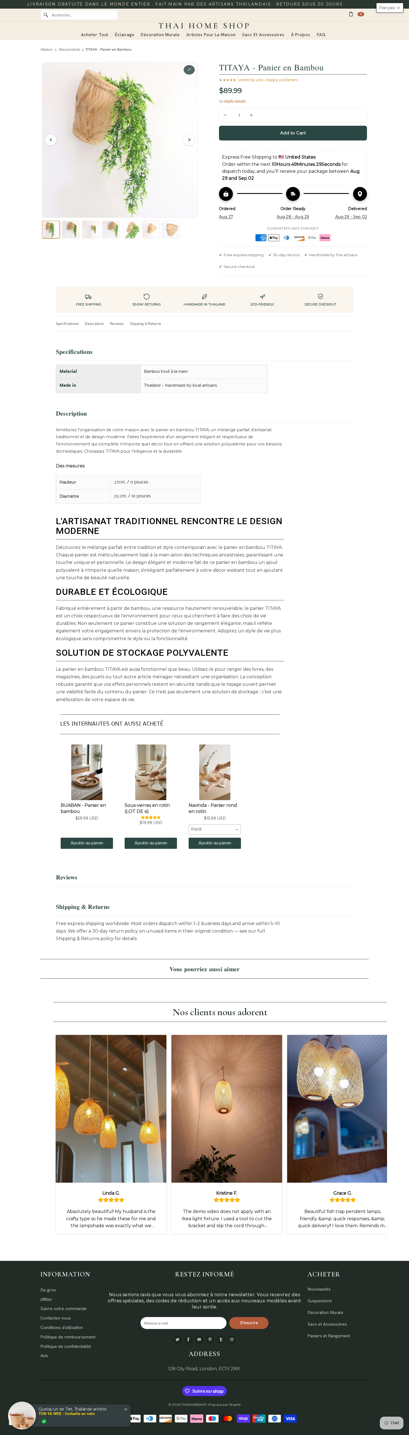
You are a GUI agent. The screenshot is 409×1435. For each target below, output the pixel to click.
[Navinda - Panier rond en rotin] (215, 772)
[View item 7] (171, 229)
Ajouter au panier (87, 843)
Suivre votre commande (63, 1308)
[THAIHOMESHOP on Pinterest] (210, 1339)
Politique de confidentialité (65, 1346)
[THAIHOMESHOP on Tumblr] (221, 1339)
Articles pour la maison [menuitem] (211, 35)
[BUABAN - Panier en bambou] (87, 772)
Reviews (117, 324)
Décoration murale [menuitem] (160, 35)
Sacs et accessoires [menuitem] (263, 35)
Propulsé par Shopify (224, 1404)
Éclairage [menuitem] (124, 35)
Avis (44, 1355)
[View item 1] (51, 229)
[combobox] (215, 829)
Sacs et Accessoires (327, 1324)
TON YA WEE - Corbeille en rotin (67, 1413)
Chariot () (361, 14)
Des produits (69, 49)
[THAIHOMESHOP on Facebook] (188, 1339)
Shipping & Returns (145, 324)
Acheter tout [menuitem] (95, 35)
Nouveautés (319, 1289)
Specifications (67, 324)
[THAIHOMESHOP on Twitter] (177, 1339)
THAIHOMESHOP (194, 1404)
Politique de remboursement (67, 1337)
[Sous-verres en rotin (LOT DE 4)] (151, 772)
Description (94, 324)
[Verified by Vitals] (43, 1421)
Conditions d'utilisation (61, 1327)
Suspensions (319, 1301)
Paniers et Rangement (328, 1336)
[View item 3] (91, 229)
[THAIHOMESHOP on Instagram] (231, 1339)
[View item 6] (151, 229)
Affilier (46, 1299)
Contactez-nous (55, 1318)
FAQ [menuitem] (321, 35)
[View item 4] (111, 229)
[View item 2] (71, 229)
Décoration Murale (325, 1312)
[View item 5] (131, 229)
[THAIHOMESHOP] (204, 26)
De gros (48, 1290)
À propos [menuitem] (300, 35)
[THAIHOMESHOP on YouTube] (199, 1339)
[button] (389, 8)
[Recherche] (45, 15)
